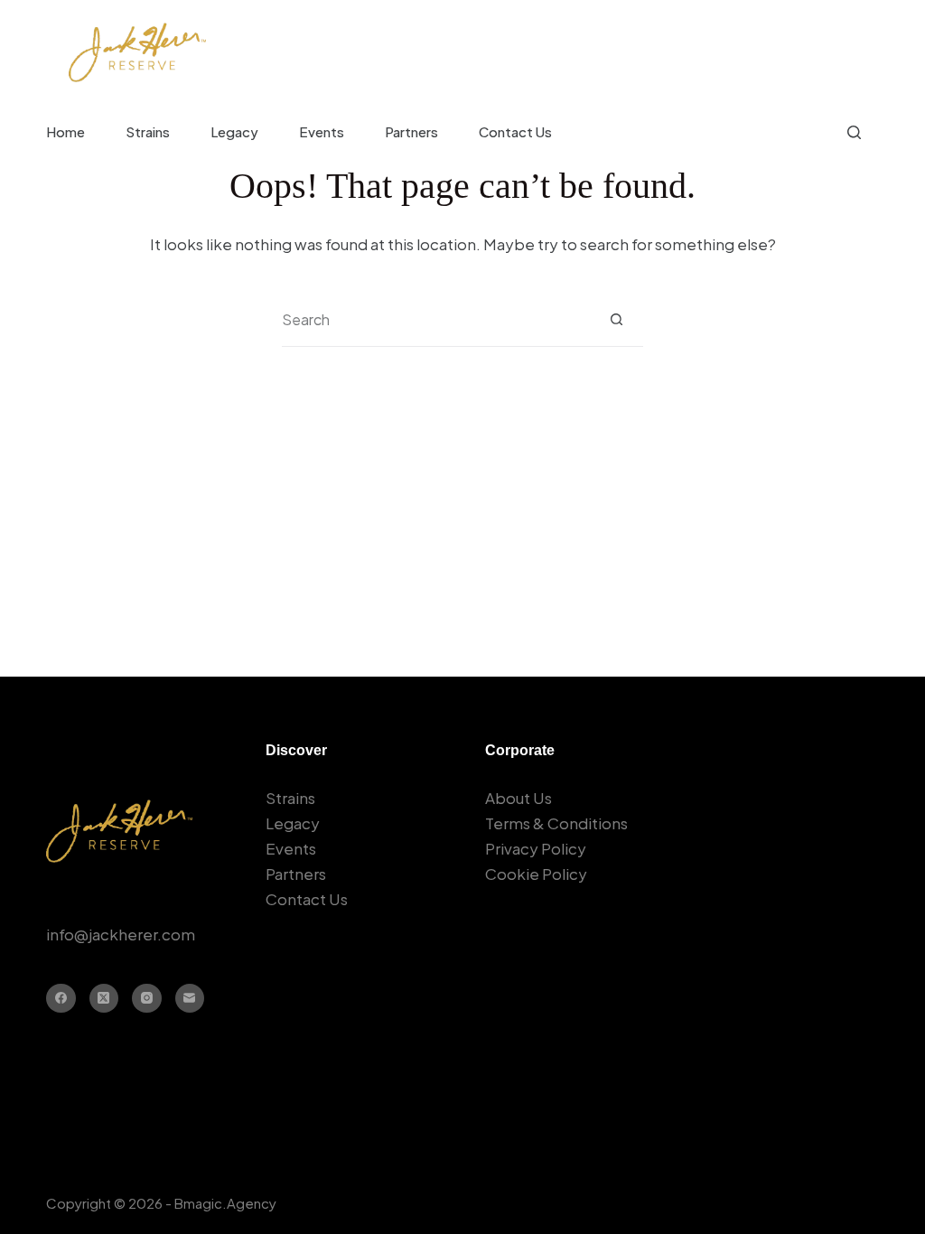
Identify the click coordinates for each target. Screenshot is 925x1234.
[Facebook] (61, 999)
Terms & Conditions (556, 823)
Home (65, 131)
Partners (411, 131)
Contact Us (515, 131)
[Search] (854, 132)
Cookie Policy (536, 873)
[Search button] (616, 319)
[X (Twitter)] (104, 999)
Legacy (234, 131)
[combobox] (436, 320)
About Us (518, 798)
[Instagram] (147, 999)
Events (321, 131)
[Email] (190, 999)
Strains (148, 131)
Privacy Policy (535, 848)
